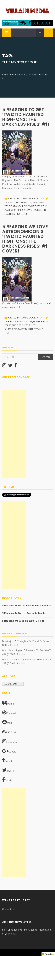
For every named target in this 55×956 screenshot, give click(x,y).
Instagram (12, 742)
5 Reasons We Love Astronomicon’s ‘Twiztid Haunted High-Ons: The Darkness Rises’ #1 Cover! (25, 238)
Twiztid (31, 210)
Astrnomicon (23, 321)
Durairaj (6, 641)
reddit (10, 723)
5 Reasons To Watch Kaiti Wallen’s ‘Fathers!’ (27, 605)
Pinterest (11, 713)
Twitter (11, 770)
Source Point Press (29, 206)
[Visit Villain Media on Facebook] (15, 366)
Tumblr (9, 761)
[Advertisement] (14, 434)
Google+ (13, 751)
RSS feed (11, 732)
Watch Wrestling (11, 659)
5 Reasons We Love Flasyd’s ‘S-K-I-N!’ (23, 621)
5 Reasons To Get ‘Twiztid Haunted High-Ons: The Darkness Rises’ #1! (25, 116)
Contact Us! (8, 909)
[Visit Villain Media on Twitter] (10, 366)
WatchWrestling (11, 650)
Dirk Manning (23, 202)
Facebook (10, 780)
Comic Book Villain (32, 198)
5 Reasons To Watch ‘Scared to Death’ (23, 613)
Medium (11, 703)
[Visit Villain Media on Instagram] (4, 366)
